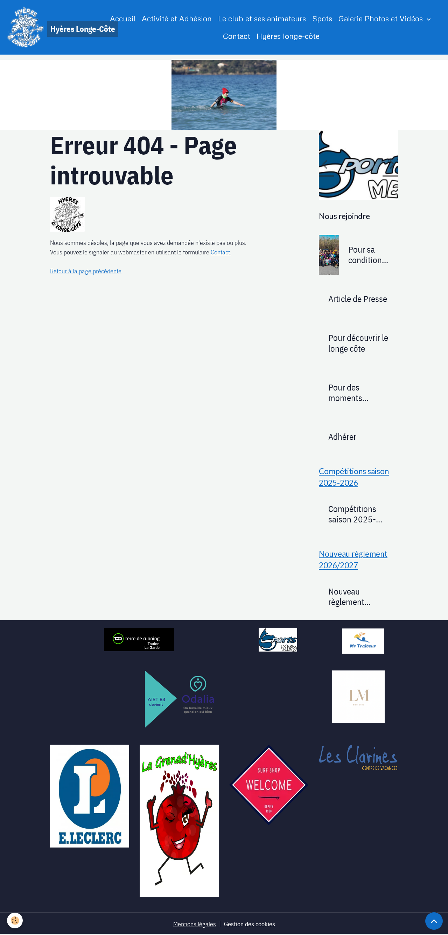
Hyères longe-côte (288, 36)
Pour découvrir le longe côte (358, 342)
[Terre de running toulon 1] (139, 639)
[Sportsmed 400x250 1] (278, 639)
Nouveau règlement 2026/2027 (349, 596)
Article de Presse (357, 299)
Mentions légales (194, 924)
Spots (322, 18)
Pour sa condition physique (365, 254)
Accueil (122, 18)
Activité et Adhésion (177, 18)
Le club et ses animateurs (262, 18)
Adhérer (342, 436)
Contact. (221, 252)
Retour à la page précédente (85, 271)
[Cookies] (15, 920)
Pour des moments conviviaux (347, 392)
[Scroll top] (434, 921)
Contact (236, 36)
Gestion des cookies (249, 924)
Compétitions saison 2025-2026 (352, 514)
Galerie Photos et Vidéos (381, 18)
